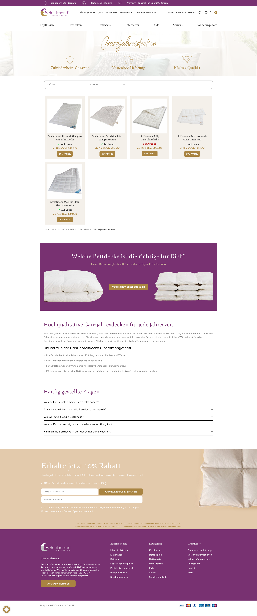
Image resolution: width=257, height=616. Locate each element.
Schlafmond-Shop (68, 229)
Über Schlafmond (119, 550)
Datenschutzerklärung (200, 550)
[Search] (200, 13)
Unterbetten (156, 563)
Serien (152, 572)
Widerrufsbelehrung (199, 559)
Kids (151, 568)
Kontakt (192, 568)
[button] (6, 609)
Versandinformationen (200, 554)
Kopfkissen (155, 550)
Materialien (116, 554)
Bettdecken (86, 229)
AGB (190, 572)
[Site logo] (55, 12)
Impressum (194, 563)
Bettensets (155, 559)
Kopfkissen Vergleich (121, 563)
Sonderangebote (119, 577)
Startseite (51, 229)
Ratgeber (115, 559)
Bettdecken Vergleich (122, 568)
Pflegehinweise (118, 572)
